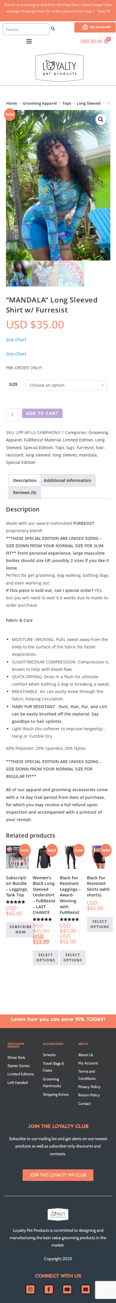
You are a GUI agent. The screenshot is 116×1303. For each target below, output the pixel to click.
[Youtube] (67, 1289)
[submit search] (53, 29)
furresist (85, 447)
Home (11, 103)
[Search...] (26, 29)
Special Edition (38, 447)
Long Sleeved (89, 103)
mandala (88, 455)
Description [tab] (25, 480)
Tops (66, 103)
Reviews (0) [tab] (24, 492)
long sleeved (38, 455)
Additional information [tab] (67, 480)
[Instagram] (30, 1289)
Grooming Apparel (40, 103)
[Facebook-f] (49, 1289)
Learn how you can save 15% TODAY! (58, 1019)
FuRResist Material (42, 440)
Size (13, 384)
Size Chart (16, 339)
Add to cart (42, 413)
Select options (45, 957)
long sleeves (65, 455)
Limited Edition (78, 440)
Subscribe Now (21, 929)
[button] (100, 119)
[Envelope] (85, 1289)
